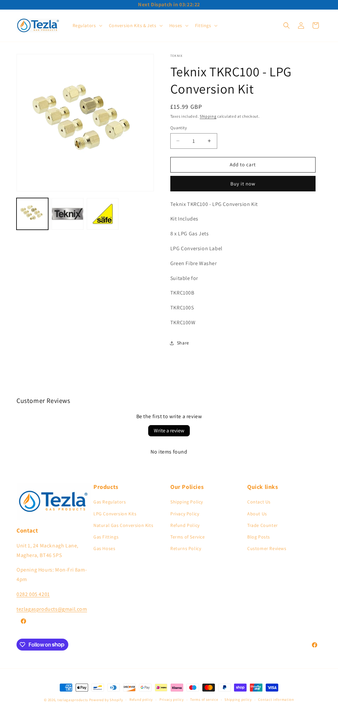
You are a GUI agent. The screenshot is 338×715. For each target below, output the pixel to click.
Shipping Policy (186, 502)
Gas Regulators (109, 502)
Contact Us (259, 502)
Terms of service (204, 699)
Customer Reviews (267, 548)
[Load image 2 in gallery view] (67, 214)
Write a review (169, 430)
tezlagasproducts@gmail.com (52, 609)
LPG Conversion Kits (114, 514)
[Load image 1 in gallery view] (32, 214)
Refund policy (141, 699)
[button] (87, 25)
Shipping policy (238, 699)
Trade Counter (262, 525)
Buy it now (242, 183)
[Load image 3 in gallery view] (102, 214)
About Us (257, 514)
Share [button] (183, 343)
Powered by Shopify (106, 699)
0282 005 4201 (33, 594)
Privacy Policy (184, 514)
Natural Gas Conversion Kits (123, 525)
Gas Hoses (104, 548)
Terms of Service (187, 537)
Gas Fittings (105, 537)
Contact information (276, 699)
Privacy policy (171, 699)
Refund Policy (185, 525)
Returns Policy (185, 548)
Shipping (208, 116)
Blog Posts (258, 537)
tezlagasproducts (72, 699)
